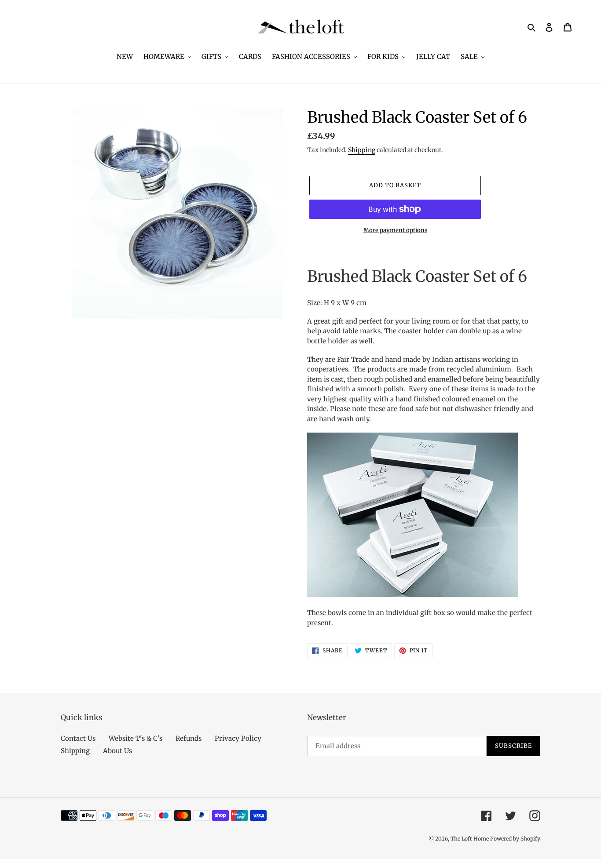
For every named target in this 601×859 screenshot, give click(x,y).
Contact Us (78, 738)
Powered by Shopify (515, 838)
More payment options (395, 230)
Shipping (361, 150)
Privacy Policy (238, 738)
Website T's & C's (135, 738)
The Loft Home (470, 838)
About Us (117, 750)
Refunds (189, 738)
